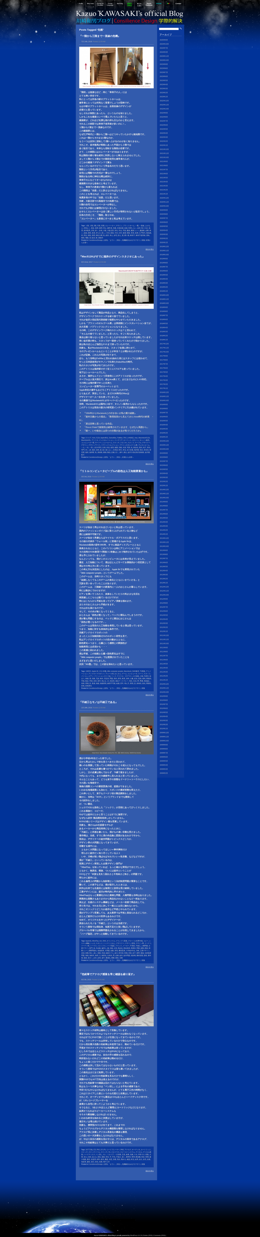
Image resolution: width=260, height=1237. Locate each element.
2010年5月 (164, 712)
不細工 (138, 946)
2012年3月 (164, 623)
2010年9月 (164, 696)
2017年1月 (164, 388)
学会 (120, 230)
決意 (110, 1159)
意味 (99, 1157)
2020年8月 (164, 214)
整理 (133, 1157)
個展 (116, 447)
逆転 (148, 235)
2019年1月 (164, 291)
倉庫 (127, 1154)
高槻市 (100, 238)
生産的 (109, 955)
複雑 (85, 958)
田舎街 (146, 450)
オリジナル (111, 941)
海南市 (91, 955)
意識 (139, 678)
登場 (87, 683)
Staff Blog (120, 3)
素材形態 (139, 955)
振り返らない (107, 450)
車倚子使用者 (140, 235)
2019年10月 (164, 255)
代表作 (146, 676)
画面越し (147, 681)
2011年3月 (164, 672)
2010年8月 (164, 700)
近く (117, 452)
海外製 (136, 450)
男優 (141, 681)
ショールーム (107, 443)
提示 (116, 953)
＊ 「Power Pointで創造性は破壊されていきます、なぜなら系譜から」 (114, 427)
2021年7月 (164, 170)
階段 (82, 238)
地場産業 (101, 951)
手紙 (82, 681)
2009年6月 (164, 757)
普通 (124, 233)
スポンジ (99, 943)
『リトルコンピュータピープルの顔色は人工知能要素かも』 (114, 471)
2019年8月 (164, 263)
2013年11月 (164, 542)
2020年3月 (164, 234)
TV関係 (142, 671)
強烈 (93, 450)
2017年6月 (164, 368)
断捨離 (138, 1157)
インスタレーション (106, 440)
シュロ (92, 943)
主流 (123, 1154)
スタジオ (123, 443)
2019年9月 (164, 259)
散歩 (87, 681)
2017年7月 (164, 364)
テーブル (138, 443)
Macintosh (127, 671)
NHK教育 (135, 671)
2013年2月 (164, 579)
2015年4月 (164, 473)
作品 (108, 447)
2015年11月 (164, 445)
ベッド (113, 676)
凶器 (126, 228)
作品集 (98, 948)
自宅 (115, 235)
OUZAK (159, 3)
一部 (91, 447)
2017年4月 (164, 376)
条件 (99, 681)
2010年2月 (164, 725)
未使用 (93, 1159)
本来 (132, 233)
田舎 (85, 235)
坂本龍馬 (87, 230)
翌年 (121, 683)
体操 (87, 678)
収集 (147, 1154)
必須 (135, 678)
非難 (121, 958)
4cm (93, 438)
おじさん (118, 674)
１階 (87, 226)
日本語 (115, 450)
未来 (95, 681)
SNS (104, 941)
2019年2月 (164, 287)
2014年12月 (164, 490)
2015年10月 (164, 449)
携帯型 (128, 1157)
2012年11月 (164, 591)
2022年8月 (164, 117)
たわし (112, 943)
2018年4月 (164, 328)
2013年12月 (164, 538)
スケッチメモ (105, 1152)
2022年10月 (164, 109)
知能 (97, 683)
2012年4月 (164, 619)
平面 (124, 230)
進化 (143, 683)
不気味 (132, 946)
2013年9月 (164, 550)
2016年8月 (164, 409)
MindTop (95, 941)
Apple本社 (104, 438)
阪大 (82, 455)
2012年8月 (164, 603)
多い (96, 230)
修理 (100, 228)
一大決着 (118, 1154)
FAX (124, 438)
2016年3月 (164, 429)
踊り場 (126, 235)
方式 (116, 233)
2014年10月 (164, 498)
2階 (95, 226)
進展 (100, 1162)
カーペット (127, 440)
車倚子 (132, 235)
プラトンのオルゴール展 (128, 445)
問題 (111, 678)
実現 (119, 678)
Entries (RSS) (147, 1235)
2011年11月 (164, 639)
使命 (92, 228)
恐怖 (89, 233)
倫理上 (104, 948)
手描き (118, 1157)
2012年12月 (164, 587)
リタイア (110, 1154)
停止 (104, 228)
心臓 (131, 678)
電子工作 (106, 1162)
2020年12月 (164, 198)
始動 (112, 951)
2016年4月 (164, 425)
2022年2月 (164, 141)
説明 (99, 958)
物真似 (104, 955)
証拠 (113, 452)
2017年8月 (164, 360)
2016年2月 (164, 433)
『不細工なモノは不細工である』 (98, 702)
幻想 (89, 1157)
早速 (91, 681)
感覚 (103, 1157)
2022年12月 (164, 101)
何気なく (87, 228)
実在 (148, 447)
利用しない (132, 228)
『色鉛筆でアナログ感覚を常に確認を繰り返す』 (107, 974)
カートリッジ (146, 1150)
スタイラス (115, 1152)
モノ (104, 1154)
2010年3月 (164, 720)
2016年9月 (164, 404)
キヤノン (135, 440)
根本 (102, 1159)
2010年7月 (164, 704)
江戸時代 (142, 233)
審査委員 (122, 951)
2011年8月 (164, 652)
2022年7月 (164, 121)
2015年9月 (164, 453)
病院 (89, 235)
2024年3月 (164, 52)
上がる (147, 226)
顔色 (82, 686)
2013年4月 (164, 571)
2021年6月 (164, 174)
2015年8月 (164, 457)
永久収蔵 (130, 450)
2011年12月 (164, 635)
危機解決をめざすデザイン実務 (133, 240)
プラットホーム (128, 226)
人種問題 (144, 946)
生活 (134, 681)
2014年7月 (164, 510)
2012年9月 (164, 599)
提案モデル (110, 953)
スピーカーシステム (127, 1152)
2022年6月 (164, 125)
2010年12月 (164, 684)
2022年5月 (164, 129)
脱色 (145, 955)
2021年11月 (164, 153)
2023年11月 (164, 56)
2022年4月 (164, 133)
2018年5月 (164, 323)
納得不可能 (111, 683)
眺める (123, 1159)
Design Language (110, 4)
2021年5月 (164, 178)
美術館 (100, 452)
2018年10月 (164, 303)
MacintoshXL (86, 440)
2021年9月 (164, 161)
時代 (120, 450)
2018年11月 (164, 299)
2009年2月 (164, 773)
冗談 (97, 678)
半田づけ (141, 1154)
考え (111, 235)
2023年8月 (164, 68)
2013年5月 (164, 567)
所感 (103, 953)
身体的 (138, 683)
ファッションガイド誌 (102, 676)
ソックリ (106, 943)
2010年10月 (164, 692)
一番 (137, 226)
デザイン (119, 226)
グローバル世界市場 (135, 941)
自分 (140, 1159)
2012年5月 (164, 615)
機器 (106, 1159)
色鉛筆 (83, 1162)
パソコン (84, 676)
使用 (96, 228)
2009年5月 (164, 761)
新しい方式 (106, 233)
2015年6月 (164, 465)
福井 (87, 452)
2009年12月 (164, 733)
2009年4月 (164, 765)
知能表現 (103, 683)
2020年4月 (164, 230)
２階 (91, 226)
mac (136, 438)
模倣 (142, 953)
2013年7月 (164, 558)
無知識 (148, 233)
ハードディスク (89, 1154)
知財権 (133, 955)
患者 (93, 233)
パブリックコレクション (110, 445)
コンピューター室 (87, 443)
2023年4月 (164, 84)
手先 (113, 1157)
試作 (95, 958)
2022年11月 (164, 105)
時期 (126, 953)
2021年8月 (164, 165)
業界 (138, 953)
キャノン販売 (144, 440)
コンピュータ (132, 674)
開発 (117, 958)
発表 (82, 683)
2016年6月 (164, 417)
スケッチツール (94, 1152)
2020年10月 (164, 206)
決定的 (112, 681)
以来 (104, 447)
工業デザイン (145, 951)
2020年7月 (164, 218)
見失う (90, 958)
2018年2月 (164, 336)
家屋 (123, 678)
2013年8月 (164, 554)
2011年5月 (164, 664)
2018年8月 (164, 311)
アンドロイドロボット (97, 674)
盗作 (121, 955)
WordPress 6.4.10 (136, 1235)
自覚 (148, 1159)
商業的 (133, 948)
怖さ (91, 953)
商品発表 (126, 948)
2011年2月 (164, 676)
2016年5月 (164, 421)
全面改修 (120, 228)
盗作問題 (126, 955)
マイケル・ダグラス (124, 676)
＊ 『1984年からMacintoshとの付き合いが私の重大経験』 (107, 413)
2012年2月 (164, 627)
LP (101, 1150)
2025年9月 (164, 40)
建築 (128, 230)
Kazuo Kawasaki (149, 4)
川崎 (137, 951)
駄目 (93, 238)
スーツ (140, 674)
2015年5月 (164, 469)
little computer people (115, 671)
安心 (85, 1157)
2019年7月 (164, 267)
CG (100, 671)
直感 (93, 683)
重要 (113, 958)
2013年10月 (164, 546)
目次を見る (150, 249)
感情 (143, 678)
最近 (88, 1159)
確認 (128, 1159)
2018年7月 (164, 315)
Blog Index (90, 3)
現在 (141, 450)
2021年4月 (164, 182)
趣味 (88, 1162)
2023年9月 (164, 64)
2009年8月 (164, 749)
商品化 (135, 447)
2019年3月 (164, 283)
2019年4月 (164, 279)
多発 (100, 230)
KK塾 (104, 671)
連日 (92, 1162)
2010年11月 (164, 688)
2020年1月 (164, 242)
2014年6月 (164, 514)
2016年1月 (164, 437)
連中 (121, 452)
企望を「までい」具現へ (112, 240)
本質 (130, 953)
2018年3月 (164, 332)
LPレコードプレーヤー (111, 1150)
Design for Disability (100, 4)
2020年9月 (164, 210)
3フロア (88, 438)
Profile (81, 3)
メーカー (126, 946)
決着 (114, 1159)
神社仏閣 (99, 235)
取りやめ (144, 228)
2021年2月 (164, 190)
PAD (122, 1150)
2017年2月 (164, 384)
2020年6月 (164, 222)
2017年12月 (164, 344)
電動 (87, 238)
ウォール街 (110, 674)
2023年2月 (164, 93)
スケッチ (116, 443)
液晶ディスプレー (121, 681)
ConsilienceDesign (96, 240)
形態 (87, 953)
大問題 (107, 951)
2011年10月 (164, 643)
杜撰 (136, 233)
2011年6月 (164, 660)
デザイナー (146, 443)
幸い (87, 450)
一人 (82, 447)
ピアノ (91, 676)
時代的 (121, 953)
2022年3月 (164, 137)
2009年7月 (164, 753)
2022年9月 (164, 113)
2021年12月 (164, 149)
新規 (112, 233)
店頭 (82, 953)
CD (94, 1150)
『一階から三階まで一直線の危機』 (99, 36)
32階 (102, 226)
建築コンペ (135, 230)
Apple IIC (95, 671)
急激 (85, 233)
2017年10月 (164, 352)
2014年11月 (164, 494)
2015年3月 (164, 477)
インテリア (118, 440)
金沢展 (147, 452)
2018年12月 (164, 295)
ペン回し (99, 1154)
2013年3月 (164, 575)
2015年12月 (164, 441)
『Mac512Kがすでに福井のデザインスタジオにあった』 (112, 256)
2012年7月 (164, 607)
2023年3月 (164, 89)
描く (123, 1157)
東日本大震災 (139, 4)
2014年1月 (164, 534)
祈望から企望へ (128, 457)
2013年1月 (164, 583)
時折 (143, 1157)
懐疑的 (148, 678)
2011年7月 (164, 656)
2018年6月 (164, 319)
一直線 (141, 226)
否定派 (106, 678)
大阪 (104, 230)
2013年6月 (164, 562)
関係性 (148, 683)
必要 (147, 230)
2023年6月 (164, 76)
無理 (96, 955)
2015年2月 (164, 481)
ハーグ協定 (110, 946)
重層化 (108, 958)
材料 (98, 1159)
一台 (87, 447)
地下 (144, 447)
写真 (128, 447)
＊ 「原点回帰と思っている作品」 (96, 424)
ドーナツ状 (85, 946)
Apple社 (88, 941)
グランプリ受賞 (121, 941)
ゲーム (124, 674)
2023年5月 (164, 80)
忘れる (94, 1157)
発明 (93, 235)
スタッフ (131, 443)
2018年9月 (164, 307)
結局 (136, 1159)
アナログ (128, 1150)
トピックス (102, 946)
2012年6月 (164, 611)
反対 (139, 228)
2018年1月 (164, 340)
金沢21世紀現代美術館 (136, 452)
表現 (131, 683)
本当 (124, 450)
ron (100, 941)
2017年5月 (164, 372)
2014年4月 (164, 522)
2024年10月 (164, 44)
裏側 (104, 452)
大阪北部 (110, 230)
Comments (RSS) (159, 1235)
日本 (120, 233)
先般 (114, 228)
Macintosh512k (144, 438)
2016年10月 (164, 400)
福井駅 (91, 452)
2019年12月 (164, 247)
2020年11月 (164, 202)
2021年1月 (164, 194)
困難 (142, 948)
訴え (119, 235)
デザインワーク (94, 445)
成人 (95, 953)
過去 (125, 452)
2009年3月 (164, 769)
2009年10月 (164, 741)
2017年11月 (164, 348)
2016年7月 (164, 413)
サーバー (98, 443)
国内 (140, 447)
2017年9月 (164, 356)
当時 (97, 450)
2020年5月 (164, 226)
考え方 (126, 683)
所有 (107, 1157)
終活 (132, 1159)
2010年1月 (164, 729)
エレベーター (110, 226)
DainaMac (112, 438)
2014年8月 (164, 506)
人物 (141, 676)
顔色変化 (88, 686)
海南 (87, 955)
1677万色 (89, 1150)
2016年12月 (164, 392)
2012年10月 (164, 595)
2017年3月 (164, 380)
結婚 (117, 683)
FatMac (120, 438)
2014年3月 (164, 526)
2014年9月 (164, 502)
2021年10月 (164, 157)
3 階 (98, 226)
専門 (82, 450)
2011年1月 (164, 680)
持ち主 (98, 233)
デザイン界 (140, 943)
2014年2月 (164, 530)
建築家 (142, 230)
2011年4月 (164, 668)
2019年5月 (164, 275)
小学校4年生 (130, 951)
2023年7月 (164, 72)
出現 (115, 948)
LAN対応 (130, 438)
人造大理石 (97, 447)
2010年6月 (164, 708)
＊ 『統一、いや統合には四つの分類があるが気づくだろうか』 (110, 431)
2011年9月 (164, 648)
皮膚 (117, 955)
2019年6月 (164, 271)
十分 (135, 1154)
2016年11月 (164, 396)
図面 (146, 948)
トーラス (93, 946)
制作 (101, 678)
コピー (145, 941)
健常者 (109, 228)
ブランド (118, 946)
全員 (124, 447)
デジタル (139, 1152)
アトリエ (95, 440)
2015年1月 (164, 486)
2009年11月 (164, 737)
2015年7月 (164, 461)
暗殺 (128, 233)
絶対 (107, 235)
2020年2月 (164, 238)
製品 (108, 452)
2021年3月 (164, 186)
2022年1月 (164, 145)
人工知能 (135, 676)
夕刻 (92, 230)
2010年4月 (164, 716)
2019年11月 (164, 251)
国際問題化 (93, 951)
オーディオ (136, 1150)
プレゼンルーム (144, 445)
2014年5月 (164, 518)
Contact (178, 3)
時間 (147, 1157)
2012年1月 (164, 631)
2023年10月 (164, 60)
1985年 (88, 671)
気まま (104, 681)
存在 (116, 230)
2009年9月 (164, 745)
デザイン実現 (130, 943)
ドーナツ (148, 943)
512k (98, 438)
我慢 (99, 953)
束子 (134, 953)
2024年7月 (164, 48)
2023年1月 (164, 97)
